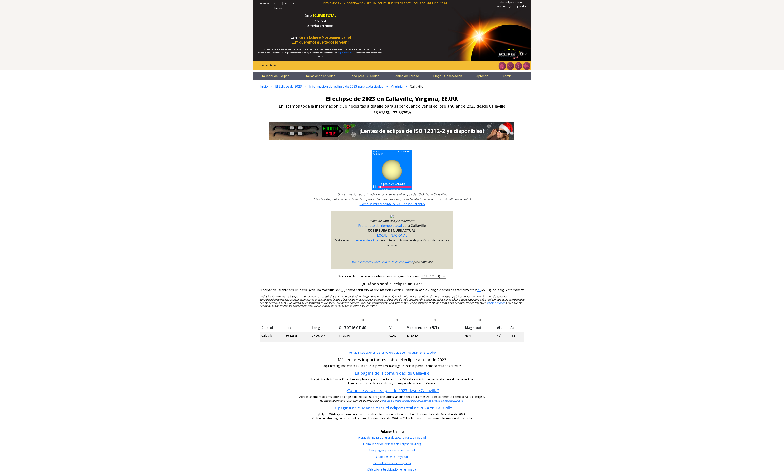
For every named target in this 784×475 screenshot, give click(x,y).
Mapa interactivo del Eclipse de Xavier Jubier (381, 262)
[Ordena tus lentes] (510, 65)
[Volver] (526, 65)
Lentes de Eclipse (406, 76)
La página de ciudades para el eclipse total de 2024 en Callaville (392, 408)
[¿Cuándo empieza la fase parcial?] (362, 319)
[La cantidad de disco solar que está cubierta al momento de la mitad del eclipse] (479, 319)
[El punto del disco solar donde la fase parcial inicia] (396, 319)
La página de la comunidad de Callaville (392, 373)
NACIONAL (399, 235)
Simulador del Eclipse (275, 76)
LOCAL (382, 235)
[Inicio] (502, 65)
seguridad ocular (345, 52)
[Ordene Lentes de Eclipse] (392, 130)
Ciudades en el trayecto (392, 457)
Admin (507, 76)
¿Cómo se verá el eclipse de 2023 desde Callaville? (392, 204)
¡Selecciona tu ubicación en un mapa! (392, 469)
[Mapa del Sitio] (518, 65)
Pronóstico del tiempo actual (380, 225)
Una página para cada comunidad (392, 450)
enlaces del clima (367, 240)
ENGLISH (277, 3)
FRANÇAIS (264, 3)
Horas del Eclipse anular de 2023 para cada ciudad (392, 437)
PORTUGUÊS (290, 3)
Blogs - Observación (447, 76)
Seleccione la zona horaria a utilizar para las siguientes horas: (379, 276)
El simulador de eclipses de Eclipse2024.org (392, 444)
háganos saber (496, 303)
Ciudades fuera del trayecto (392, 463)
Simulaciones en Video (319, 76)
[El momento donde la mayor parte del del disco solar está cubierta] (434, 319)
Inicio (278, 8)
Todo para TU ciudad (364, 76)
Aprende (482, 76)
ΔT (479, 290)
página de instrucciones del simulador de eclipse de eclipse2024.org (422, 400)
